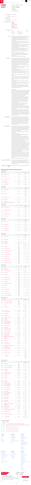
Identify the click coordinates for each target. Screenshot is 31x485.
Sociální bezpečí (22, 447)
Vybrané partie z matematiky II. (7, 411)
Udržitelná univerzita (23, 453)
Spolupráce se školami (13, 454)
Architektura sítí (5, 272)
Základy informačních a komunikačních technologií (9, 202)
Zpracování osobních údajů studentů (24, 442)
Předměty (22, 435)
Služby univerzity (12, 455)
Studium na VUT (8, 2)
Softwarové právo (6, 242)
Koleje (1, 437)
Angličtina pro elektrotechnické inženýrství (8, 367)
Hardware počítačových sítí (6, 277)
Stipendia (22, 445)
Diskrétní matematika (6, 189)
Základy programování (6, 355)
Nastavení (25, 478)
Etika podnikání (5, 318)
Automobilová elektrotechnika (7, 311)
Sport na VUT (2, 439)
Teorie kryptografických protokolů (7, 270)
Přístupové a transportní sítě (7, 248)
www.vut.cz (21, 473)
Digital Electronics (6, 363)
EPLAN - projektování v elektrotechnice (8, 317)
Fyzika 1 (5, 191)
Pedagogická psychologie (6, 335)
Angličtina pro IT (5, 310)
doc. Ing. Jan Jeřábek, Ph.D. (14, 25)
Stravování (2, 438)
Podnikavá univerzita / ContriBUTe (24, 454)
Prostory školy (2, 436)
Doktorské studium (23, 439)
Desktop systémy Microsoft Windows (7, 262)
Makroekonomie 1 (6, 246)
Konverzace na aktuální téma (7, 323)
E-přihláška (12, 442)
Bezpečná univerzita (23, 455)
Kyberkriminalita (5, 269)
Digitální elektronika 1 (6, 274)
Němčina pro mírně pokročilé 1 (7, 332)
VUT (4, 2)
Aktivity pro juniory (13, 438)
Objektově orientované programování (8, 283)
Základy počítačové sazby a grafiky (7, 254)
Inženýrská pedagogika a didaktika (7, 322)
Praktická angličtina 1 (6, 342)
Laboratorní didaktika (6, 327)
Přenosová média (6, 285)
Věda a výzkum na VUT (3, 452)
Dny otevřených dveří (13, 437)
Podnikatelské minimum (6, 338)
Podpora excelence (3, 453)
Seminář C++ (5, 287)
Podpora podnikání (23, 449)
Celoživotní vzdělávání (13, 439)
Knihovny (22, 446)
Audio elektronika (6, 370)
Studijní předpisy (22, 440)
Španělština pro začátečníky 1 (7, 347)
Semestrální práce (6, 241)
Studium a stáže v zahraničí (23, 443)
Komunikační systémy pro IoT (7, 279)
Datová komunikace (6, 224)
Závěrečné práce (22, 438)
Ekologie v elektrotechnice (6, 315)
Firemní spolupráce (13, 452)
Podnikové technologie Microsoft (7, 293)
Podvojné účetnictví (6, 340)
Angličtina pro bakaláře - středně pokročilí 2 (8, 365)
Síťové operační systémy (6, 228)
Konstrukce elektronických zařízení (7, 385)
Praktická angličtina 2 (6, 400)
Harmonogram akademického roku (24, 437)
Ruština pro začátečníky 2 (6, 405)
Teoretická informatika (6, 230)
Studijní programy (13, 2)
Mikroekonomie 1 (6, 226)
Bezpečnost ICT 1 (6, 221)
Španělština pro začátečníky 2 (7, 406)
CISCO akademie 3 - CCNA (6, 258)
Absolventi (22, 468)
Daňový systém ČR (6, 313)
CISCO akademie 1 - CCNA (6, 256)
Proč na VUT (12, 435)
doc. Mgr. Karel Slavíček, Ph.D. (15, 27)
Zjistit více (3, 480)
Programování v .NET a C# (6, 401)
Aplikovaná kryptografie (6, 207)
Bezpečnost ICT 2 (6, 236)
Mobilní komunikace (6, 281)
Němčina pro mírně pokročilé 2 (7, 392)
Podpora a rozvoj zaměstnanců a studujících (25, 461)
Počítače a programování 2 (6, 197)
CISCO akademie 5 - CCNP (6, 260)
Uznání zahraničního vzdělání (24, 444)
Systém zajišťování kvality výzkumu (4, 455)
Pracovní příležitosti (23, 460)
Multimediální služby (6, 239)
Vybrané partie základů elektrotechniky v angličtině (9, 409)
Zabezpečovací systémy (6, 252)
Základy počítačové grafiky (6, 416)
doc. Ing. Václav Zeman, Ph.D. (14, 24)
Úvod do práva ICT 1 (6, 199)
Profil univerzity (22, 452)
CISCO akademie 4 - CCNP (6, 291)
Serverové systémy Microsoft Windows (8, 295)
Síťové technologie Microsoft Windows (8, 250)
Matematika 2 (5, 193)
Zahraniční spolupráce (13, 453)
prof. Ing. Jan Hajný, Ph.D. (14, 22)
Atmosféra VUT (2, 435)
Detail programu (18, 2)
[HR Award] (16, 483)
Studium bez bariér (23, 448)
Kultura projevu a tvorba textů (7, 325)
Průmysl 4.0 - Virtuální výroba (7, 343)
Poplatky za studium (23, 441)
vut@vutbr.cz (21, 474)
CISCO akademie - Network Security (7, 372)
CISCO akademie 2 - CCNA (6, 289)
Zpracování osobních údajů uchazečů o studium (15, 441)
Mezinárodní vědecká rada (4, 454)
